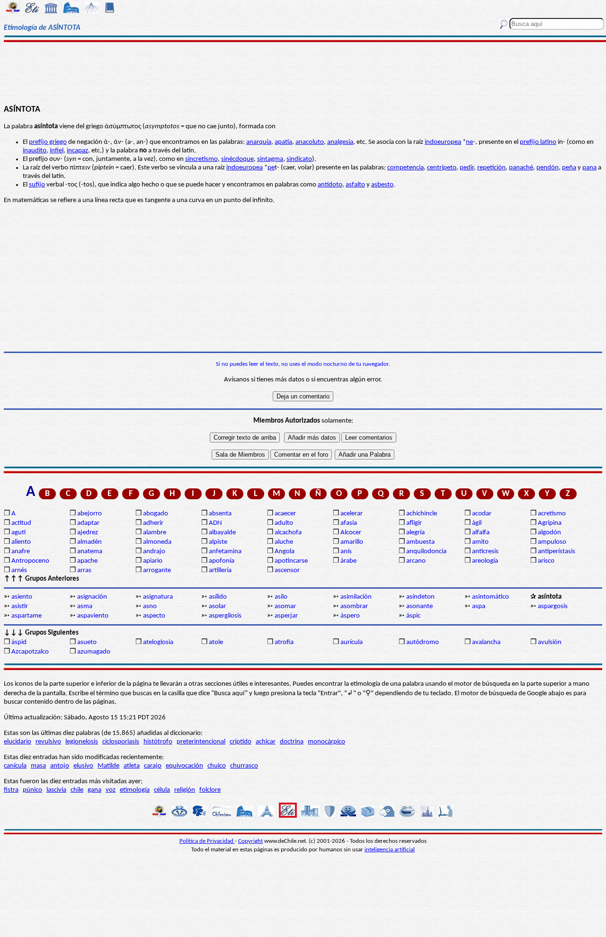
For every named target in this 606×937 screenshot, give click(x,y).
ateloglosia (158, 642)
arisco (546, 561)
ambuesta (420, 542)
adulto (284, 523)
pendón (547, 167)
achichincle (421, 513)
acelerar (351, 513)
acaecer (285, 513)
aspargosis (553, 606)
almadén (89, 542)
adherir (153, 523)
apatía (283, 142)
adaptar (88, 523)
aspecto (154, 615)
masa (38, 765)
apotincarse (291, 561)
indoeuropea (443, 142)
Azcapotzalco (30, 651)
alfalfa (481, 532)
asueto (87, 642)
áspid (19, 642)
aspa (478, 606)
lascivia (56, 790)
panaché (521, 167)
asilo (281, 597)
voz (111, 790)
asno (150, 606)
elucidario (17, 741)
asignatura (158, 597)
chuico (216, 765)
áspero (350, 615)
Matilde (108, 765)
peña (569, 167)
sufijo (37, 184)
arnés (19, 570)
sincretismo (201, 159)
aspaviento (92, 615)
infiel (56, 150)
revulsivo (48, 741)
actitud (21, 523)
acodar (481, 513)
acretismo (552, 513)
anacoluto (309, 142)
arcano (416, 561)
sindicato (299, 159)
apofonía (221, 561)
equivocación (184, 765)
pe (271, 167)
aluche (284, 542)
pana (589, 167)
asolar (217, 606)
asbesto (382, 184)
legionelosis (81, 741)
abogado (155, 513)
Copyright (250, 841)
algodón (549, 532)
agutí (18, 532)
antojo (59, 765)
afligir (414, 523)
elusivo (83, 765)
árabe (348, 561)
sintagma (270, 159)
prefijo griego (48, 142)
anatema (89, 551)
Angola (284, 551)
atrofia (284, 642)
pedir (467, 167)
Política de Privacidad (207, 841)
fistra (11, 790)
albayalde (222, 532)
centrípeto (441, 167)
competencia (405, 167)
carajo (152, 765)
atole (216, 642)
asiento (21, 597)
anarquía (258, 142)
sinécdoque (237, 159)
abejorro (89, 513)
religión (184, 790)
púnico (32, 790)
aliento (21, 542)
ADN (215, 523)
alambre (154, 532)
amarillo (351, 542)
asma (84, 606)
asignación (92, 597)
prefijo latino (538, 142)
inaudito (34, 150)
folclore (210, 790)
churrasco (244, 765)
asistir (19, 606)
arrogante (157, 570)
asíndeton (420, 597)
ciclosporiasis (120, 741)
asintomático (490, 597)
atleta (132, 765)
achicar (266, 741)
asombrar (354, 606)
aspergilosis (225, 615)
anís (346, 551)
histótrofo (157, 741)
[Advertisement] (303, 72)
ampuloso (552, 542)
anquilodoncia (426, 551)
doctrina (291, 741)
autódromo (422, 642)
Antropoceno (30, 561)
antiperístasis (556, 551)
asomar (285, 606)
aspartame (26, 615)
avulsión (549, 642)
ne (469, 142)
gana (94, 790)
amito (480, 542)
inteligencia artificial (390, 850)
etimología (135, 790)
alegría (415, 532)
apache (87, 561)
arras (84, 570)
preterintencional (201, 741)
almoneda (157, 542)
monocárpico (326, 741)
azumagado (93, 651)
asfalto (355, 184)
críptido (240, 741)
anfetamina (225, 551)
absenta (220, 513)
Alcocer (350, 532)
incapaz (77, 150)
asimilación (356, 597)
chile (77, 790)
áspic (413, 615)
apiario (152, 561)
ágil (476, 523)
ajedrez (87, 532)
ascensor (287, 570)
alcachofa (288, 532)
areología (485, 561)
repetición (491, 167)
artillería (220, 570)
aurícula (351, 642)
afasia (348, 523)
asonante (419, 606)
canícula (15, 765)
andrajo (154, 551)
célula (162, 790)
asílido (218, 597)
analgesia (340, 142)
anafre (20, 551)
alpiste (218, 542)
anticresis (485, 551)
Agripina (549, 523)
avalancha (486, 642)
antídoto (330, 184)
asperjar (286, 615)
